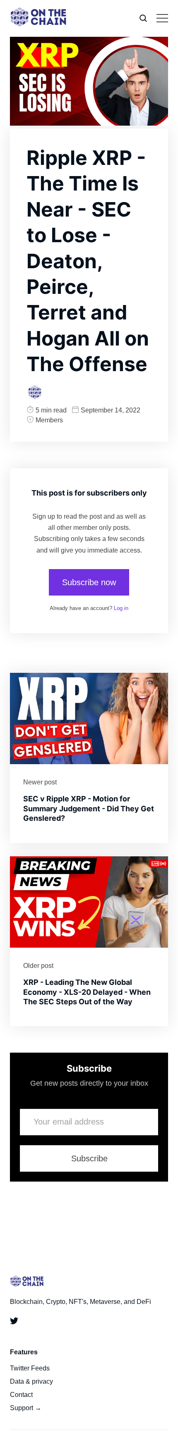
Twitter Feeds (30, 1368)
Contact (21, 1394)
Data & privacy (31, 1381)
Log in (121, 608)
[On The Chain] (34, 392)
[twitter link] (16, 1322)
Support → (25, 1407)
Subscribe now (89, 582)
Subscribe (89, 1158)
